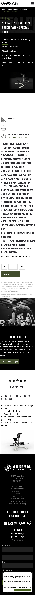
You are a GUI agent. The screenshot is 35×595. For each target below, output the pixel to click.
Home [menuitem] (3, 10)
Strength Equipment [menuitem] (12, 10)
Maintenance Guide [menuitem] (17, 499)
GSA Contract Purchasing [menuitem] (17, 504)
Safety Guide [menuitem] (17, 496)
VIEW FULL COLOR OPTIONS (17, 138)
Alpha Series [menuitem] (23, 10)
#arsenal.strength (17, 533)
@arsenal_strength (18, 536)
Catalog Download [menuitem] (17, 486)
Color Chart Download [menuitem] (17, 489)
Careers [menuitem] (17, 494)
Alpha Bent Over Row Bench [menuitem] (9, 12)
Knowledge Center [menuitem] (17, 491)
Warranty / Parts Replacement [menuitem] (17, 501)
